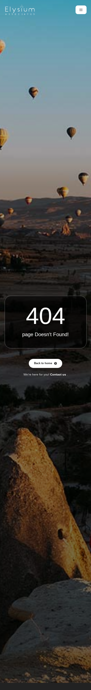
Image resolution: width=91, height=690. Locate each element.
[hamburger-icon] (81, 9)
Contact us (58, 374)
